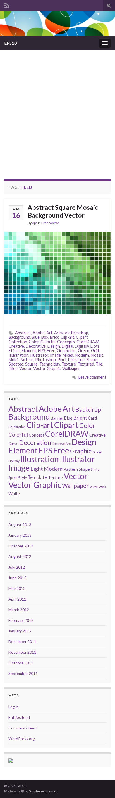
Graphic (81, 451)
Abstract (23, 332)
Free (51, 350)
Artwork (62, 332)
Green (83, 350)
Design (53, 346)
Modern (82, 355)
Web (102, 486)
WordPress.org (21, 738)
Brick (54, 337)
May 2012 (16, 588)
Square (31, 364)
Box (44, 337)
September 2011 (23, 673)
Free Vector (50, 223)
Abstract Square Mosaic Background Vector (63, 211)
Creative (16, 346)
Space (12, 478)
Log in (13, 706)
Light (36, 468)
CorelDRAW (87, 341)
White (14, 493)
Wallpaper (71, 368)
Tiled (13, 368)
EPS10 (10, 43)
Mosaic (97, 355)
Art (49, 332)
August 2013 (19, 524)
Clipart (82, 337)
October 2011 (20, 662)
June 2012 (17, 577)
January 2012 (20, 630)
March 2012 (18, 609)
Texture (69, 364)
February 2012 (20, 620)
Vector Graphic (47, 368)
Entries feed (19, 717)
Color (34, 341)
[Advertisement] (57, 110)
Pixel (62, 359)
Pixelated (76, 359)
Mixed (68, 355)
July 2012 (16, 567)
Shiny (95, 469)
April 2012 (17, 599)
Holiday (14, 461)
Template (37, 477)
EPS (41, 350)
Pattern (26, 359)
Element (29, 350)
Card (92, 417)
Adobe (39, 332)
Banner (57, 418)
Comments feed (22, 728)
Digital (67, 346)
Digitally (82, 346)
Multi (13, 359)
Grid (95, 350)
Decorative (36, 346)
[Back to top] (102, 785)
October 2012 (20, 545)
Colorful (48, 341)
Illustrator (39, 355)
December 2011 (22, 641)
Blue (36, 337)
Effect (14, 350)
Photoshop (45, 359)
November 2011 (22, 652)
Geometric (66, 350)
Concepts (66, 341)
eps (34, 223)
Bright (80, 418)
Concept (36, 435)
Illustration (18, 355)
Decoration (35, 442)
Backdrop (79, 332)
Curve (13, 443)
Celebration (17, 427)
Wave (94, 486)
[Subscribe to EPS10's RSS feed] (6, 5)
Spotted (16, 364)
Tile (99, 364)
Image (55, 355)
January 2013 (20, 535)
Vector (25, 368)
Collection (18, 341)
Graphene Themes (43, 791)
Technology (49, 364)
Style (22, 477)
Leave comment (92, 377)
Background (19, 337)
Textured (86, 364)
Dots (95, 346)
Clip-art (67, 337)
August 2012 (19, 556)
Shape (91, 359)
